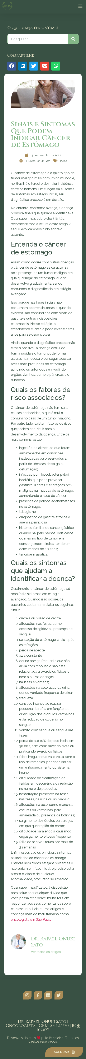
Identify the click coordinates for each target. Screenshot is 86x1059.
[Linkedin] (48, 995)
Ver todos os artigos (46, 952)
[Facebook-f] (38, 995)
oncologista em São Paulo (31, 919)
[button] (80, 5)
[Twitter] (58, 995)
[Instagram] (27, 995)
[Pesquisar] (73, 39)
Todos (63, 160)
